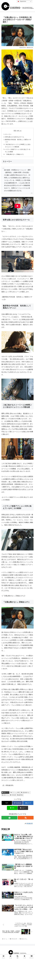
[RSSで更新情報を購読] (26, 817)
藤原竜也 (21, 795)
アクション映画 (16, 792)
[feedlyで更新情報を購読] (9, 817)
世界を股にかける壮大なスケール (14, 137)
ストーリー (8, 134)
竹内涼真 (14, 795)
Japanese (22, 1)
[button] (23, 808)
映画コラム (6, 792)
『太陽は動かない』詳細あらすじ (14, 154)
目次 (15, 130)
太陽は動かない (26, 792)
